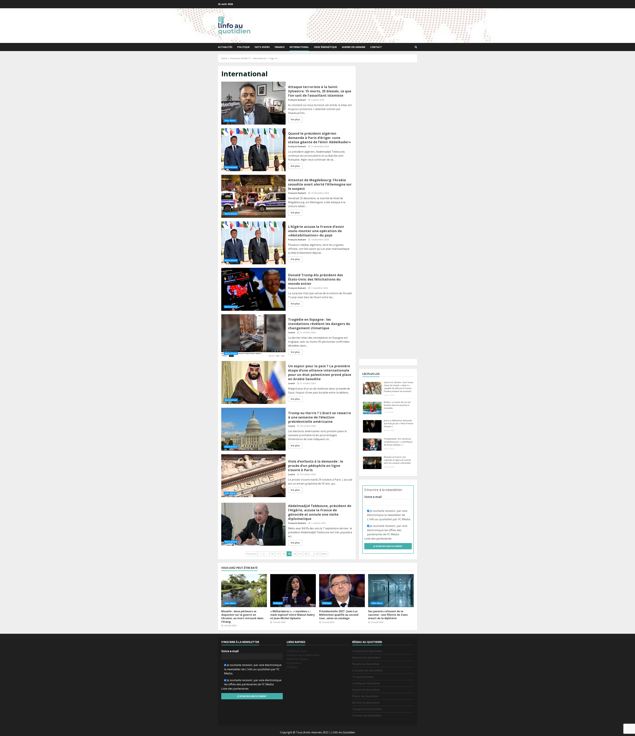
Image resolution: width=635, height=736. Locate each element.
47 (317, 553)
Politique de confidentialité (303, 655)
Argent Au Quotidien (366, 690)
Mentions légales (297, 659)
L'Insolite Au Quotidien (367, 670)
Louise (291, 332)
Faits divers (262, 47)
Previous (252, 553)
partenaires (384, 538)
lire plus (295, 119)
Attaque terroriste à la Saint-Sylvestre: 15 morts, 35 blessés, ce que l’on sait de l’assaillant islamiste (253, 103)
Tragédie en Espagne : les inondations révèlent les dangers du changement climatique (253, 335)
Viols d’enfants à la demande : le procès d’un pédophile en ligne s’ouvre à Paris (253, 475)
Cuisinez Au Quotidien (367, 715)
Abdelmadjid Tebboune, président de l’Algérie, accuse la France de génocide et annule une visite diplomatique (253, 524)
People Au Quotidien (366, 664)
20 (294, 553)
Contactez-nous (296, 651)
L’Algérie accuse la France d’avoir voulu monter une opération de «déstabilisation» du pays (253, 242)
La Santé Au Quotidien (367, 651)
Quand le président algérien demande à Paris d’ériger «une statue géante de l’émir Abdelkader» (253, 149)
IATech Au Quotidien (366, 702)
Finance (280, 47)
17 (277, 553)
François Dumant (297, 99)
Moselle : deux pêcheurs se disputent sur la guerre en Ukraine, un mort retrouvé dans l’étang (244, 590)
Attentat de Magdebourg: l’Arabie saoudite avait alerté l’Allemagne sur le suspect (253, 196)
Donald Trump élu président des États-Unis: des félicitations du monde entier (253, 289)
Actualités (225, 47)
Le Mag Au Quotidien (366, 683)
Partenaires (294, 663)
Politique (243, 47)
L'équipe (292, 667)
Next (324, 553)
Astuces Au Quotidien (366, 657)
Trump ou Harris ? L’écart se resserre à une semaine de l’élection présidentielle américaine (253, 429)
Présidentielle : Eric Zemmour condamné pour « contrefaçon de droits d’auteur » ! (398, 441)
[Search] (416, 47)
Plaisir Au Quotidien (365, 696)
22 (306, 553)
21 (300, 553)
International (299, 47)
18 (283, 553)
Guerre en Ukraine (353, 47)
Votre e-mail (373, 497)
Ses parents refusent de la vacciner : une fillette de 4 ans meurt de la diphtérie (391, 590)
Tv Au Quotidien (363, 677)
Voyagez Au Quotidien (367, 709)
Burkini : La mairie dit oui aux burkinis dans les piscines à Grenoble (397, 405)
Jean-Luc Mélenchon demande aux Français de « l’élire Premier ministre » (398, 423)
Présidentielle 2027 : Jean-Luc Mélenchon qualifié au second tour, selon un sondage (342, 590)
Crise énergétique (325, 47)
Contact (376, 47)
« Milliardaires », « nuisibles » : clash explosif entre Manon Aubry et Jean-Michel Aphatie (293, 590)
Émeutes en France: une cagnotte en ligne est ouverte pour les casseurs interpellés (397, 460)
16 (272, 553)
